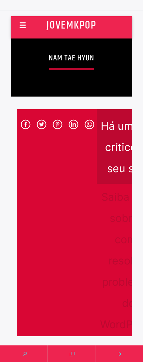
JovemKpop (71, 25)
